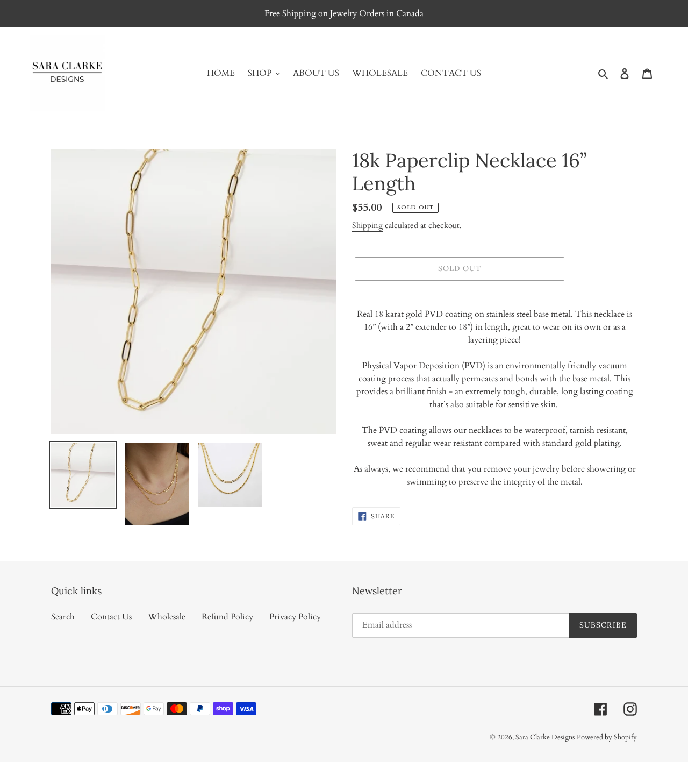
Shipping (367, 225)
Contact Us (111, 617)
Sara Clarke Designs (545, 737)
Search (63, 617)
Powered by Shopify (607, 737)
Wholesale (166, 617)
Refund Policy (227, 617)
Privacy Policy (295, 617)
